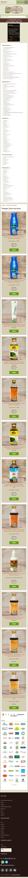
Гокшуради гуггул (6, 151)
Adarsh (4, 87)
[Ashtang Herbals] (17, 754)
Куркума (5, 135)
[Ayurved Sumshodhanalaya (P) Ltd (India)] (23, 772)
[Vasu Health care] (17, 772)
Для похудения (6, 64)
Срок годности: (12, 241)
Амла (4, 133)
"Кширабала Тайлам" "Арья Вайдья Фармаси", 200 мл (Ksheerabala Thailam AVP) (14, 486)
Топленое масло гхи (6, 194)
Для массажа (5, 70)
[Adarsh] (11, 754)
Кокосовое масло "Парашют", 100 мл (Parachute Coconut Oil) (14, 237)
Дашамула (5, 125)
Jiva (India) (5, 107)
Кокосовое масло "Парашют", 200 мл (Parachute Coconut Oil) (14, 281)
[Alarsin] (17, 739)
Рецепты (2, 832)
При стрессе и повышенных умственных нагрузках (12, 73)
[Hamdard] (23, 763)
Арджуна (5, 138)
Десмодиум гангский (7, 197)
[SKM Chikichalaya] (17, 777)
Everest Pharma (6, 99)
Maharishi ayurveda (6, 108)
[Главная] (14, 13)
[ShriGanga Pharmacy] (23, 758)
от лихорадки (5, 68)
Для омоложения (6, 55)
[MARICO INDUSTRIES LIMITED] (17, 735)
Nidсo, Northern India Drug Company (9, 90)
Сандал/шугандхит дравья (7, 185)
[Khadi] (23, 744)
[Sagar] (17, 782)
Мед (4, 190)
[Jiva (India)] (17, 758)
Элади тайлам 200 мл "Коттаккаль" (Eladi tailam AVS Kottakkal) (14, 403)
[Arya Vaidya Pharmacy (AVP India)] (11, 725)
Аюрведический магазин (15, 874)
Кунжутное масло (6, 186)
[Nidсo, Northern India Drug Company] (23, 725)
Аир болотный (5, 181)
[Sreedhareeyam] (14, 786)
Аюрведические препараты (8, 156)
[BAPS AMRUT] (5, 754)
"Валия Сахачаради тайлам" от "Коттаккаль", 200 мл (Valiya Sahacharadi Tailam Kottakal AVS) (14, 697)
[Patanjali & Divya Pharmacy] (5, 758)
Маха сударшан (6, 146)
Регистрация (24, 2)
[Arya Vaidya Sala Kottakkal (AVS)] (5, 725)
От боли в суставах (6, 59)
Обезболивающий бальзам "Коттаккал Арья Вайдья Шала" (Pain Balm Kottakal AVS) (14, 325)
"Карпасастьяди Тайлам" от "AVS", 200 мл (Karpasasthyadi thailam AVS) (14, 617)
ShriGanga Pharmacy (6, 98)
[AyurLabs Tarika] (11, 744)
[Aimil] (23, 777)
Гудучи (4, 129)
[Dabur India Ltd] (17, 744)
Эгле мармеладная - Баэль (7, 198)
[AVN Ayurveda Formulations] (5, 763)
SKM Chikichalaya (6, 109)
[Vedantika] (23, 730)
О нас (2, 822)
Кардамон (5, 176)
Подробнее (11, 39)
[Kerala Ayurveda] (11, 782)
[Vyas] (5, 768)
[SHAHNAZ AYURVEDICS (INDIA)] (11, 768)
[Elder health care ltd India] (5, 744)
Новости (2, 828)
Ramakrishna (5, 94)
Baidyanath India (6, 100)
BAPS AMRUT (5, 111)
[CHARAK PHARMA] (11, 749)
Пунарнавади (5, 130)
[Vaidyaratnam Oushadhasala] (5, 749)
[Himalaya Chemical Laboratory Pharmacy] (23, 768)
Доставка (3, 826)
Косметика (5, 163)
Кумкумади (5, 141)
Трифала (4, 120)
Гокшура (4, 180)
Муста (4, 189)
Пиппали (4, 171)
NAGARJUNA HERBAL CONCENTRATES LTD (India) (12, 112)
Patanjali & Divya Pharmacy (8, 104)
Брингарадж (5, 150)
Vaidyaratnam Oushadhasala (8, 96)
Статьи (2, 830)
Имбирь (4, 172)
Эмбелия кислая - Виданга (7, 199)
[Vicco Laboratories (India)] (5, 739)
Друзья (2, 837)
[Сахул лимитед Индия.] (23, 739)
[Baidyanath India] (11, 735)
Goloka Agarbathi (6, 103)
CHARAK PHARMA (6, 115)
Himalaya (5, 85)
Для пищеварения (6, 48)
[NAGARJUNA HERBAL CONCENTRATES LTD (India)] (17, 730)
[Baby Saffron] (5, 772)
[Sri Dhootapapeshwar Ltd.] (5, 730)
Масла (4, 158)
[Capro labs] (11, 763)
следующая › (21, 714)
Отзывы (2, 814)
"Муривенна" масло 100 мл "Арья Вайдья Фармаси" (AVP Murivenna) (14, 447)
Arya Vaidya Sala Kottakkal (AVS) (9, 83)
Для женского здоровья (7, 51)
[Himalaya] (23, 749)
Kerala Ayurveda (6, 113)
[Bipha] (11, 777)
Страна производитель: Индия (8, 86)
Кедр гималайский (6, 193)
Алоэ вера (5, 148)
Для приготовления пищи (7, 78)
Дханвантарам (6, 126)
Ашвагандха (5, 184)
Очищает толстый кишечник (8, 72)
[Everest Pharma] (17, 725)
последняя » (14, 715)
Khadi (4, 89)
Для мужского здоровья (7, 74)
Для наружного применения (8, 65)
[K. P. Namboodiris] (23, 735)
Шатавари (5, 124)
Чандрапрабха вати (6, 143)
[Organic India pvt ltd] (5, 735)
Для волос (5, 57)
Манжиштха (5, 201)
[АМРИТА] (11, 758)
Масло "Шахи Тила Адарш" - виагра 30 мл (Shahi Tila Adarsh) (14, 574)
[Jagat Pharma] (11, 739)
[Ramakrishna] (23, 782)
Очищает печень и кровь (7, 60)
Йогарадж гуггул (6, 134)
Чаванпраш (5, 142)
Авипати (5, 137)
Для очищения (6, 52)
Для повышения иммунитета (8, 47)
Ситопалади (5, 147)
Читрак (4, 195)
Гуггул (4, 182)
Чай (4, 164)
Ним (4, 128)
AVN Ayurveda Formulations (8, 91)
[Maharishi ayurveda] (5, 782)
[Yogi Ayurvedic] (11, 772)
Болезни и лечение (5, 835)
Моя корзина (4, 1)
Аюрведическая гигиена (6, 806)
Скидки (2, 812)
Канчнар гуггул (6, 139)
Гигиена (4, 160)
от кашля (4, 61)
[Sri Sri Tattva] (11, 730)
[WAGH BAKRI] (5, 777)
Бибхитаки (5, 188)
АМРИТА (5, 102)
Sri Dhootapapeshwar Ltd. (7, 95)
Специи (2, 804)
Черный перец (5, 177)
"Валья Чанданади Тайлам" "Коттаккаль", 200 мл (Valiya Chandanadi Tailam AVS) (14, 530)
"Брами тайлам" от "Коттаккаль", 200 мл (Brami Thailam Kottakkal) (14, 655)
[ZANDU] (17, 768)
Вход (18, 2)
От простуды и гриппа (7, 56)
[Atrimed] (23, 754)
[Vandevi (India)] (17, 749)
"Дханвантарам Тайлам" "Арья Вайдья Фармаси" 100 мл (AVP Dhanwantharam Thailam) (14, 363)
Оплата (2, 824)
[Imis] (17, 763)
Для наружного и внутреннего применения (10, 77)
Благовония (5, 66)
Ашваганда (5, 121)
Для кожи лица (5, 69)
